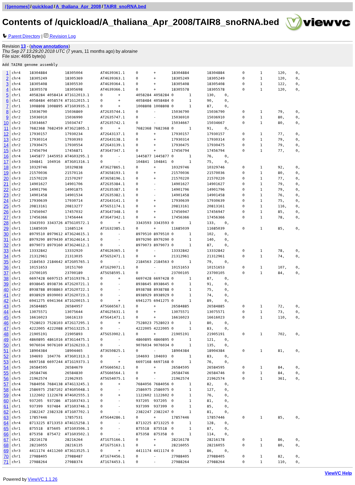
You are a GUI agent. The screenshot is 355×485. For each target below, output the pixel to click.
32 (6, 245)
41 (6, 295)
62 (6, 412)
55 (6, 373)
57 (6, 384)
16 (6, 156)
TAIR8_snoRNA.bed (125, 6)
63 (6, 417)
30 (6, 234)
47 (6, 328)
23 (6, 195)
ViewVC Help (338, 473)
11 (6, 128)
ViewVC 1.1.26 (42, 479)
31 (6, 239)
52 (6, 356)
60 (6, 401)
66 (6, 434)
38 (6, 278)
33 (6, 250)
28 (6, 223)
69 (6, 451)
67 (6, 439)
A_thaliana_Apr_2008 (78, 6)
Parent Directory (23, 36)
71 (6, 462)
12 (6, 134)
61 (6, 406)
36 (6, 267)
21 (6, 184)
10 (6, 123)
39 (6, 284)
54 (6, 367)
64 (6, 423)
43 (6, 306)
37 (6, 273)
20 (6, 178)
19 (6, 173)
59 (6, 395)
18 (6, 167)
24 (6, 200)
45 (6, 317)
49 (6, 339)
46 (6, 323)
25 (6, 206)
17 (6, 162)
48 (6, 334)
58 (6, 389)
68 (6, 445)
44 (6, 312)
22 (6, 189)
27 (6, 217)
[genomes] (18, 6)
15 (6, 150)
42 (6, 301)
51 (6, 351)
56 (6, 378)
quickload (42, 6)
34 (6, 256)
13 (6, 139)
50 (6, 345)
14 (6, 145)
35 (6, 262)
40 (6, 289)
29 (6, 228)
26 (6, 212)
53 (6, 362)
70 (6, 456)
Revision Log (62, 36)
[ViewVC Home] (318, 30)
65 (6, 428)
